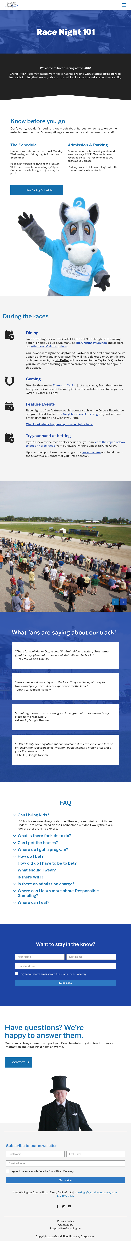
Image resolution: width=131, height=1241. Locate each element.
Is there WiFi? (30, 877)
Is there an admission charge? (46, 883)
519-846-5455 (65, 1195)
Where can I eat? (33, 902)
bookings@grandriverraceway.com (96, 1192)
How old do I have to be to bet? (47, 863)
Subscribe (65, 982)
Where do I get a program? (43, 849)
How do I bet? (30, 856)
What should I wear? (37, 870)
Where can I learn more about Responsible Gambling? (58, 893)
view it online (91, 452)
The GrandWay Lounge (91, 343)
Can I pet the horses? (38, 842)
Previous (115, 602)
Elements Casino (64, 385)
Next (123, 602)
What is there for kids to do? (44, 835)
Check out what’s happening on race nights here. (59, 424)
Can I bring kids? (33, 815)
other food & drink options (49, 346)
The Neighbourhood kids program (80, 414)
